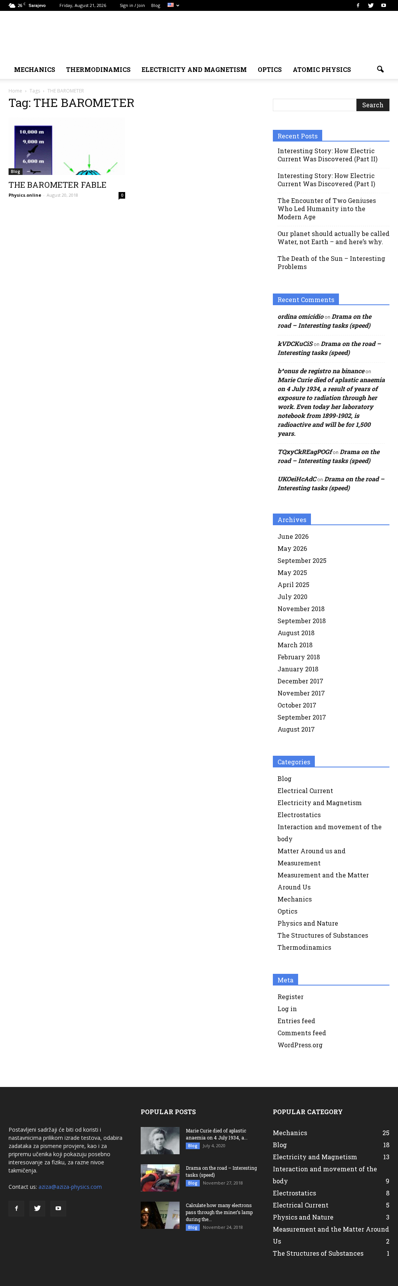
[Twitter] (371, 5)
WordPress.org (300, 1045)
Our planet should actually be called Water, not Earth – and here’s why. (333, 237)
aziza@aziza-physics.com (70, 1186)
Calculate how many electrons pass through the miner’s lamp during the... (219, 1212)
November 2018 (301, 609)
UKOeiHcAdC (297, 479)
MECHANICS (34, 69)
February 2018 (299, 657)
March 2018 (295, 645)
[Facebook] (358, 5)
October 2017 (297, 705)
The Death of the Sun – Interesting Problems (331, 262)
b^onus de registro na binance (321, 371)
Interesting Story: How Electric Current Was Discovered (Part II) (327, 155)
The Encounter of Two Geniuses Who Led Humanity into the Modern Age (327, 208)
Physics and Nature (308, 923)
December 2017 (300, 681)
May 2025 (292, 572)
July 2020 (292, 596)
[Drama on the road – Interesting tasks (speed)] (160, 1178)
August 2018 (296, 633)
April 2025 (293, 584)
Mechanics (295, 899)
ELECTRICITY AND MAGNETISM (194, 69)
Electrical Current (305, 790)
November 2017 (301, 693)
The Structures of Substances (323, 935)
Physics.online (25, 195)
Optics (270, 69)
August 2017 (296, 729)
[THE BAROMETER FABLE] (67, 146)
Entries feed (296, 1021)
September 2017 (302, 717)
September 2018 (302, 621)
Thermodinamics (98, 69)
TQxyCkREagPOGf (305, 451)
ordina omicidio (300, 316)
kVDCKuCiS (295, 343)
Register (291, 996)
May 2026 (292, 548)
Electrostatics (299, 815)
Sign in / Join (132, 5)
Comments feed (302, 1033)
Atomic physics (322, 69)
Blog (155, 5)
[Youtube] (383, 5)
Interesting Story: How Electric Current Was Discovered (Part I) (326, 179)
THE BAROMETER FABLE (57, 184)
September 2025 (302, 560)
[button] (380, 69)
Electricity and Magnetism (320, 803)
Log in (287, 1009)
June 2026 (293, 536)
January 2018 (298, 669)
